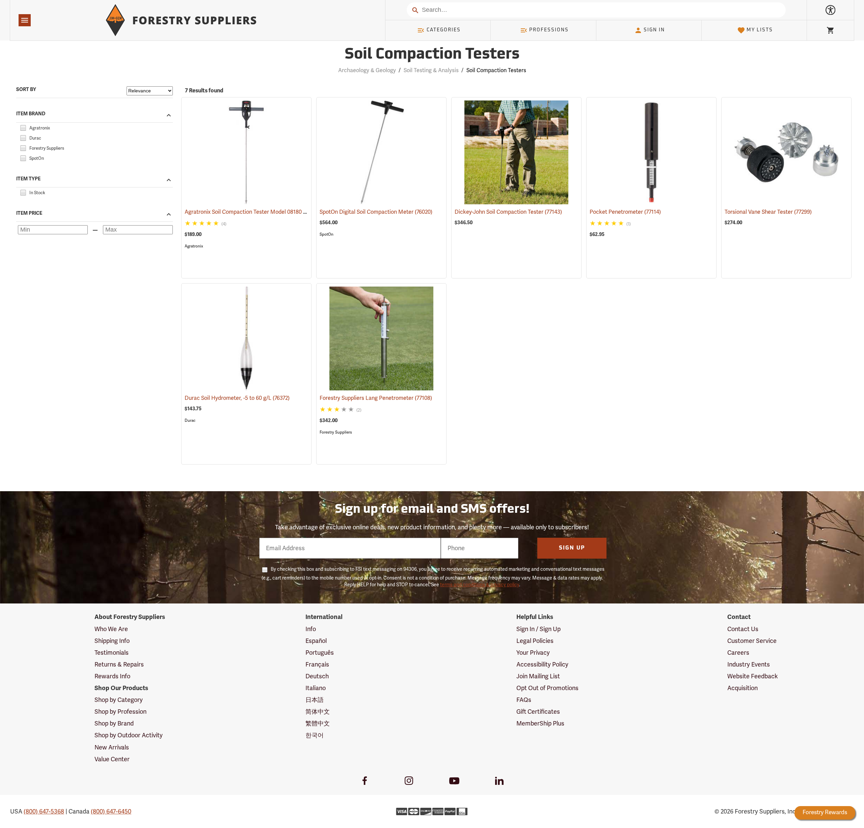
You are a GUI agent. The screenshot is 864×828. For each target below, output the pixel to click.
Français (317, 664)
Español (316, 641)
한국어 (314, 735)
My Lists (760, 30)
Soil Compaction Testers (432, 54)
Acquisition (742, 688)
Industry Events (748, 664)
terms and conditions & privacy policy (479, 585)
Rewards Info (112, 676)
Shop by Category (118, 700)
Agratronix (194, 246)
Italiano (315, 688)
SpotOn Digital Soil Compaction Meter (376, 212)
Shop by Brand (114, 723)
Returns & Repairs (119, 664)
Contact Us (742, 629)
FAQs (523, 700)
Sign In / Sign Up (538, 629)
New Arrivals (111, 747)
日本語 (314, 700)
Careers (738, 652)
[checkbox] (23, 127)
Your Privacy (533, 652)
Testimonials (111, 652)
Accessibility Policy (542, 664)
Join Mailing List (538, 676)
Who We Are (111, 629)
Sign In (654, 30)
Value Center (112, 759)
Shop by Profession (120, 711)
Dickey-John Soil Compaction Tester (508, 212)
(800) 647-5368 (44, 811)
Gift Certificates (538, 711)
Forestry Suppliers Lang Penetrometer (376, 398)
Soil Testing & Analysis (431, 70)
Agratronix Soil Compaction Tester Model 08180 (252, 212)
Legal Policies (535, 641)
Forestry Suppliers (336, 432)
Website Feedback (752, 676)
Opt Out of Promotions (547, 688)
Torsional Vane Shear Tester (768, 212)
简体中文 (317, 711)
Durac (190, 420)
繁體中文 (317, 723)
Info (310, 629)
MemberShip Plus (540, 723)
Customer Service (752, 641)
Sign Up (572, 548)
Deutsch (317, 676)
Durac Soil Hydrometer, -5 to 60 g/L (237, 398)
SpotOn (326, 234)
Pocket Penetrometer (625, 212)
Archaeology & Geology (367, 70)
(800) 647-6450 (111, 811)
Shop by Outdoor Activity (128, 735)
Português (319, 652)
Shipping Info (112, 641)
